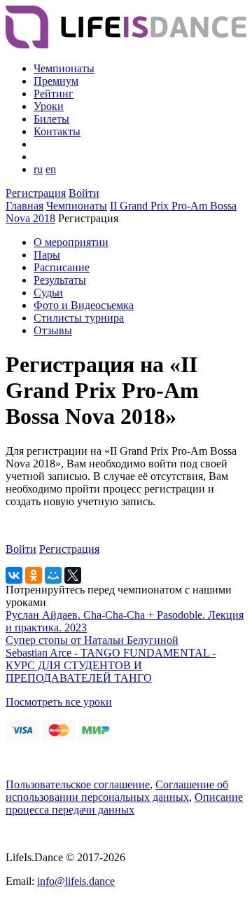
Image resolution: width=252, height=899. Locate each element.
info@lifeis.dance (76, 881)
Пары (47, 255)
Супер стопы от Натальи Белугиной (92, 640)
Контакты (57, 131)
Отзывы (53, 330)
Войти (84, 193)
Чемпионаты (64, 68)
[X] (72, 575)
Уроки (49, 106)
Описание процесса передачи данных (124, 803)
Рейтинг (54, 93)
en (51, 169)
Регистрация (36, 193)
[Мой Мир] (53, 575)
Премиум (56, 81)
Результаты (60, 280)
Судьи (48, 292)
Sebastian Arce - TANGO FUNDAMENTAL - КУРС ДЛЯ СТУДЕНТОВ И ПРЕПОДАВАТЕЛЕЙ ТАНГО (111, 665)
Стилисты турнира (79, 318)
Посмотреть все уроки (59, 702)
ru (38, 169)
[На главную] (126, 44)
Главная (24, 206)
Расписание (62, 267)
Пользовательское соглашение (78, 784)
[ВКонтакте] (14, 575)
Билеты (51, 119)
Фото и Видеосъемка (84, 305)
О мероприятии (71, 242)
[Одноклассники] (33, 575)
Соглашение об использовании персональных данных (117, 790)
